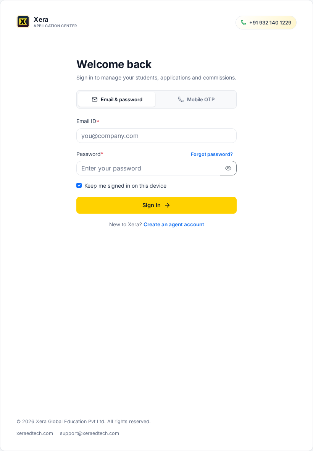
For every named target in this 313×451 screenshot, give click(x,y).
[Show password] (228, 168)
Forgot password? (212, 154)
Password (89, 154)
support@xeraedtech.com (89, 433)
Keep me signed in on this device (125, 185)
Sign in (151, 205)
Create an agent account (174, 224)
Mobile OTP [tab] (201, 99)
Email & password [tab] (121, 99)
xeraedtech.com (34, 433)
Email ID (88, 121)
